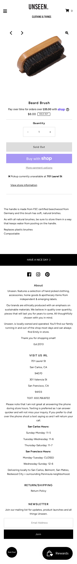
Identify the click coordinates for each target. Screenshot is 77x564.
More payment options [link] (39, 167)
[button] (11, 552)
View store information (23, 185)
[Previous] (11, 33)
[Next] (22, 33)
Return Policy (38, 490)
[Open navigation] (5, 11)
